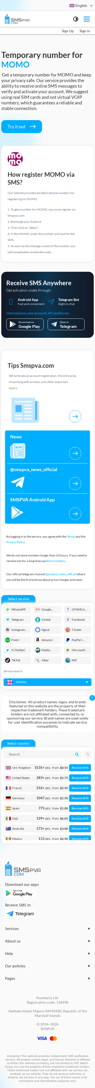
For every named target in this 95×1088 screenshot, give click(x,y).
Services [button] (47, 929)
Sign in (85, 31)
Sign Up (68, 31)
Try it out (17, 126)
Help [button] (47, 954)
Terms (71, 536)
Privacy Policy (15, 542)
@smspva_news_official (60, 574)
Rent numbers (55, 561)
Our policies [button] (47, 966)
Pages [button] (47, 979)
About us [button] (47, 941)
